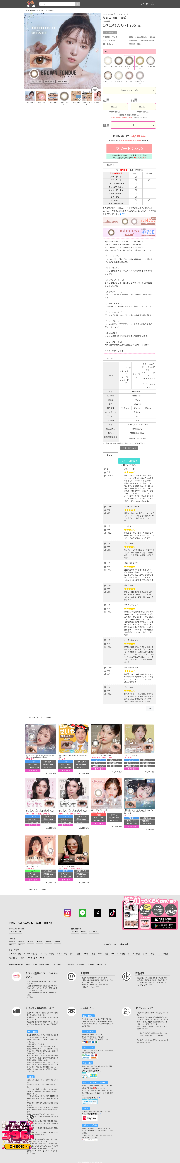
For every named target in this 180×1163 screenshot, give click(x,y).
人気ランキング (15, 931)
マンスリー (93, 931)
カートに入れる (131, 148)
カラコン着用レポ (121, 944)
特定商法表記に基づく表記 (19, 964)
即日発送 (107, 944)
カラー (108, 51)
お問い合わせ (102, 964)
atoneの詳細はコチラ (90, 1097)
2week (83, 931)
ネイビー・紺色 (149, 953)
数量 (106, 125)
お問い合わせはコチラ (90, 987)
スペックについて (129, 448)
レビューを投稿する (129, 461)
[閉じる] (31, 1116)
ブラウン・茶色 (15, 953)
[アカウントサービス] (152, 4)
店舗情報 (80, 964)
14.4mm (48, 941)
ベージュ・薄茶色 (47, 953)
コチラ (122, 214)
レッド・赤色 (62, 953)
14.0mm (12, 941)
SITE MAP (48, 922)
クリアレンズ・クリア (35, 958)
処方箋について (33, 997)
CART (38, 922)
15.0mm (21, 944)
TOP (27, 10)
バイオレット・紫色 (16, 958)
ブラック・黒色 (89, 953)
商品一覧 (34, 10)
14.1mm (21, 941)
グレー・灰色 (75, 953)
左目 (106, 100)
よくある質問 (69, 964)
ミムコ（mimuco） (47, 10)
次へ (150, 708)
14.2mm (30, 941)
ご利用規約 (56, 964)
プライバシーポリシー (41, 964)
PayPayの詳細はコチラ (90, 1114)
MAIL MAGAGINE (25, 922)
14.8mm (12, 944)
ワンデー (74, 931)
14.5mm (57, 941)
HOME (12, 922)
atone (92, 1093)
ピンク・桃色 (103, 953)
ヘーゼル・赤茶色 (31, 953)
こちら (43, 1150)
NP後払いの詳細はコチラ (91, 1071)
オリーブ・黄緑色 (118, 953)
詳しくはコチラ (146, 984)
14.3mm (39, 941)
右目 (134, 100)
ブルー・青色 (162, 953)
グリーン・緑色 (134, 953)
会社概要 (90, 964)
